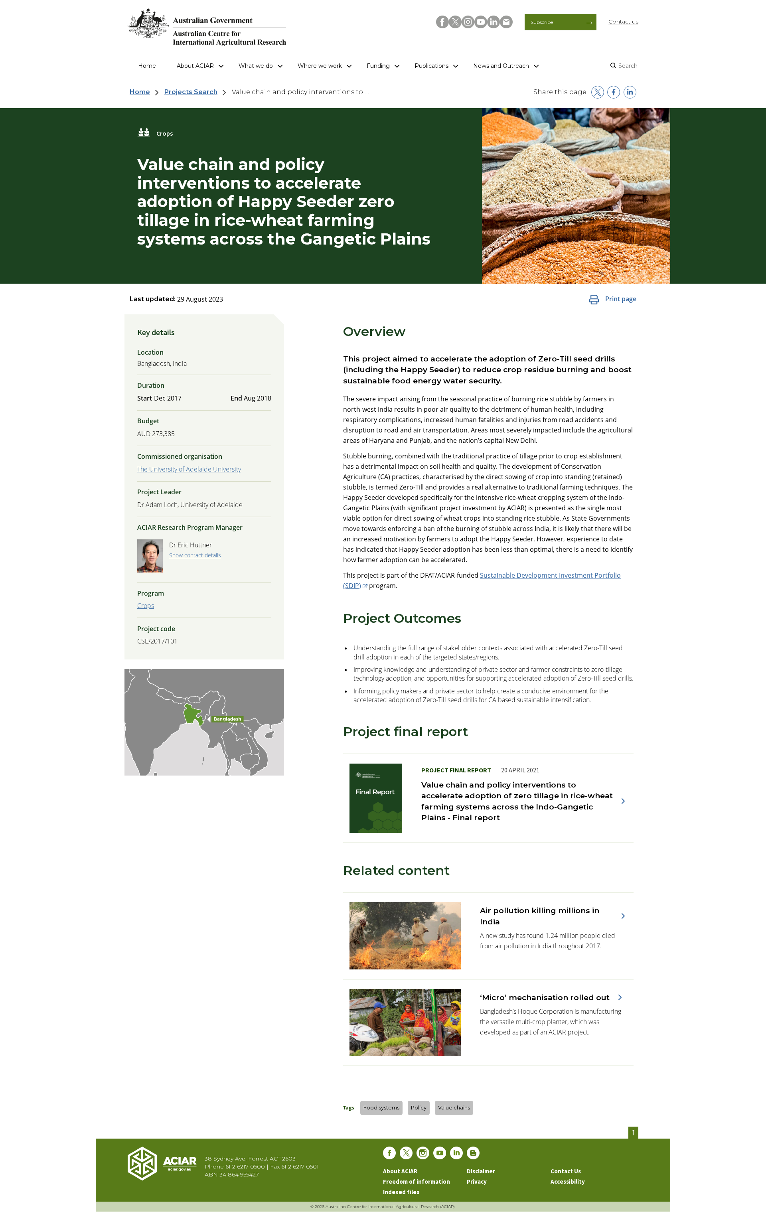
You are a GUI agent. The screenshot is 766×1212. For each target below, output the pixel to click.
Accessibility (568, 1181)
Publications (431, 65)
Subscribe (542, 22)
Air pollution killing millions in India (539, 916)
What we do (256, 65)
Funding (378, 65)
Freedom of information (416, 1181)
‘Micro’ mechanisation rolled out (545, 997)
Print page (620, 298)
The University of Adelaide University (189, 469)
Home (147, 65)
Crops (145, 605)
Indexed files (401, 1192)
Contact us (623, 21)
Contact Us (566, 1171)
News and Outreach (501, 65)
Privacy (477, 1181)
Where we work (320, 65)
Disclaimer (481, 1171)
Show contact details (195, 555)
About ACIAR (195, 65)
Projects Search (190, 92)
